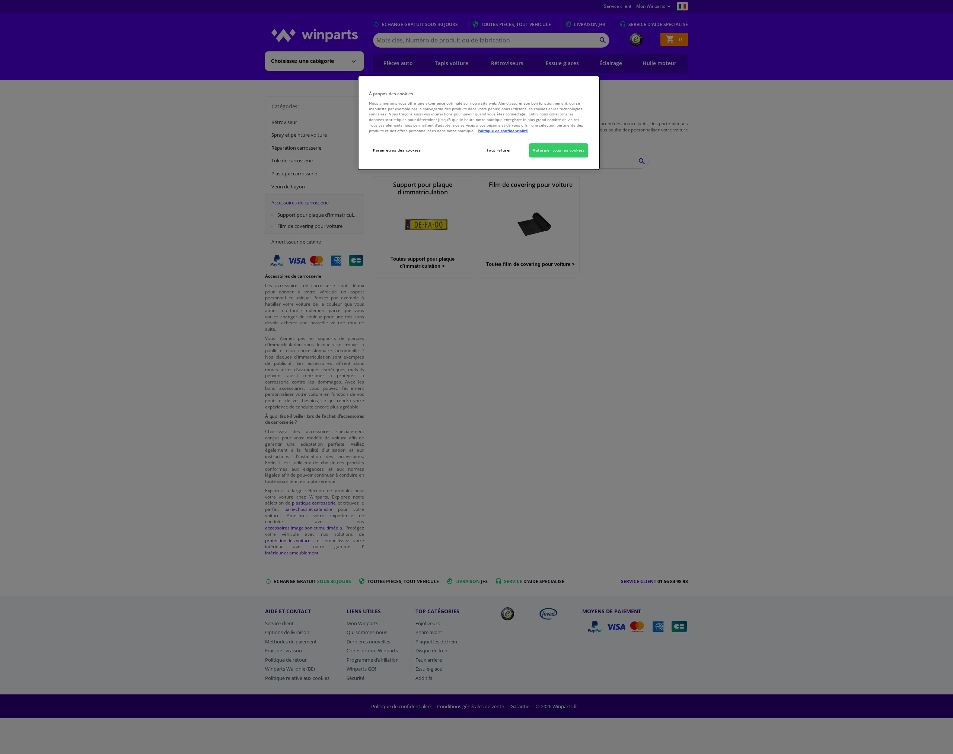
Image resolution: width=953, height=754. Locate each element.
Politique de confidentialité (503, 130)
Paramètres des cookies (397, 150)
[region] (479, 123)
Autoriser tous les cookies (558, 150)
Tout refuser (499, 150)
